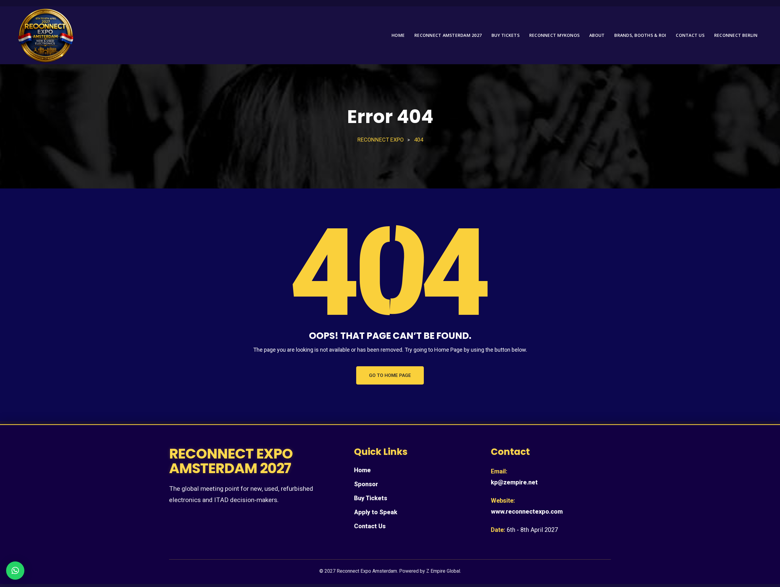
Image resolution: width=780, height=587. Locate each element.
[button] (15, 570)
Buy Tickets (505, 35)
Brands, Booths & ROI (640, 35)
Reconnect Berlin (735, 35)
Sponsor (366, 484)
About (596, 35)
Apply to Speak (375, 512)
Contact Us (370, 526)
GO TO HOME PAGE (390, 375)
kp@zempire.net (514, 482)
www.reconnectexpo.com (527, 511)
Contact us (690, 35)
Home (398, 35)
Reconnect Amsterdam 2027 (448, 35)
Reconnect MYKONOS (554, 35)
